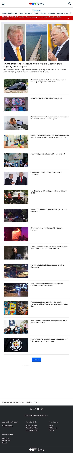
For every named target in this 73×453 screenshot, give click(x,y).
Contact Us (16, 402)
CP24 (51, 425)
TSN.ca (51, 430)
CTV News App (7, 402)
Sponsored (28, 13)
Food (21, 13)
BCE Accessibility (7, 425)
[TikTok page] (34, 409)
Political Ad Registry (32, 430)
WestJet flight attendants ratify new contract (48, 154)
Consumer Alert (62, 13)
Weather (43, 13)
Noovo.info (5, 438)
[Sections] (3, 4)
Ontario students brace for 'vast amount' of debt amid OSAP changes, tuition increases (49, 247)
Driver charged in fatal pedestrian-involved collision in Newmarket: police (47, 285)
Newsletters (29, 402)
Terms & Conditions (32, 428)
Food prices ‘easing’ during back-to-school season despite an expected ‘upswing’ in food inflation (50, 136)
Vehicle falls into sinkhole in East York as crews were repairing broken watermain (48, 81)
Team (36, 402)
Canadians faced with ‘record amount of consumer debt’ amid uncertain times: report (50, 118)
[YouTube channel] (38, 409)
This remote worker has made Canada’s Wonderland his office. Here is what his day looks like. (49, 304)
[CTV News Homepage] (36, 4)
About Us (51, 13)
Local (36, 13)
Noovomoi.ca (6, 440)
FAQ (23, 402)
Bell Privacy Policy (31, 425)
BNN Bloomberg (54, 428)
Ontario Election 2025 (9, 13)
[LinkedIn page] (42, 409)
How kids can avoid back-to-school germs (46, 98)
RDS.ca (4, 443)
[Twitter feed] (31, 409)
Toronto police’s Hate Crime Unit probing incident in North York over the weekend (49, 340)
